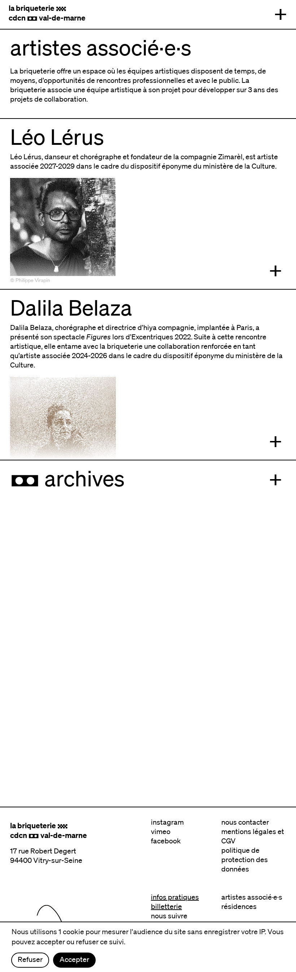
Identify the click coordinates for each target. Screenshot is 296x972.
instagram (167, 822)
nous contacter (245, 822)
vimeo (160, 831)
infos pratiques (175, 897)
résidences (239, 906)
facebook (166, 841)
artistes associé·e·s (251, 897)
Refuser (30, 959)
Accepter (74, 959)
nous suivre (169, 915)
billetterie (166, 906)
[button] (280, 14)
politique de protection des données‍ (244, 859)
